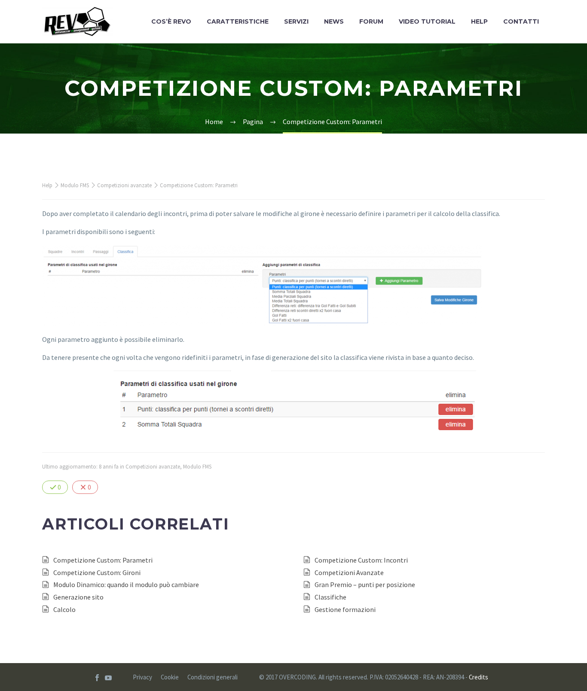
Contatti (521, 21)
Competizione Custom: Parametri (103, 560)
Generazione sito (78, 597)
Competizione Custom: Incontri (361, 560)
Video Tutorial (427, 21)
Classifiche (330, 597)
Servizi (296, 21)
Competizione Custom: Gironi (97, 572)
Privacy (142, 677)
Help (479, 21)
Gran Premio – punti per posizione (365, 584)
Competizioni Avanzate (349, 572)
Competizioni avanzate (124, 185)
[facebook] (97, 677)
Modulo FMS (75, 185)
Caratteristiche (238, 21)
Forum (371, 21)
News (334, 21)
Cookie (170, 677)
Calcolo (64, 609)
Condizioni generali (212, 677)
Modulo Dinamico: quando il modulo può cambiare (126, 584)
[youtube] (108, 677)
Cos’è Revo (171, 21)
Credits (478, 677)
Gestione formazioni (345, 609)
